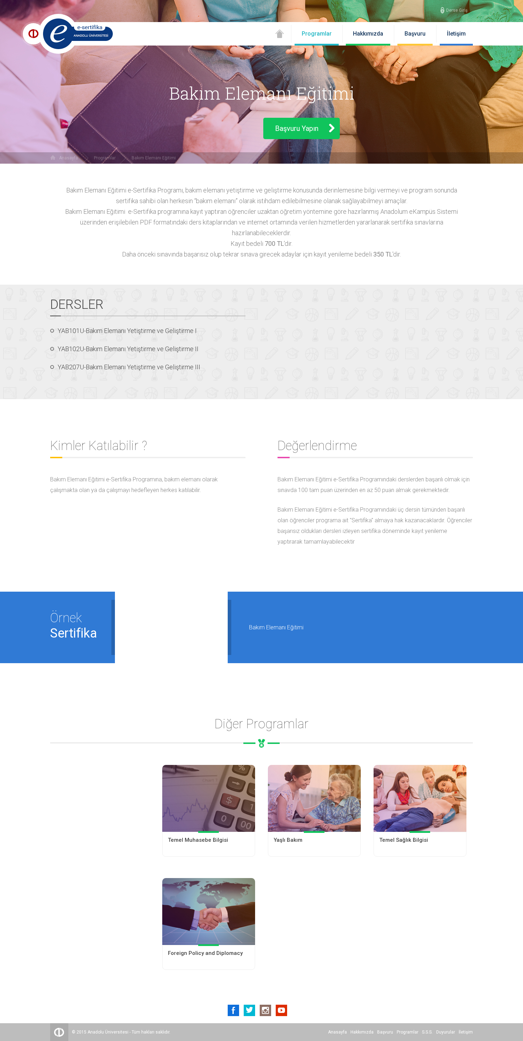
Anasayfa (68, 157)
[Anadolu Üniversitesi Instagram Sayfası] (265, 1010)
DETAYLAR (208, 843)
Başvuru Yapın (296, 128)
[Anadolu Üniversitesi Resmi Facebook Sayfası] (233, 1010)
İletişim (456, 33)
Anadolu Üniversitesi (108, 1032)
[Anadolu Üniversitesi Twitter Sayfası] (249, 1010)
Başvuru (415, 33)
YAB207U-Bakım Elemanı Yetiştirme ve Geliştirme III (129, 367)
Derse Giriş (456, 10)
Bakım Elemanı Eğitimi (154, 157)
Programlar (317, 33)
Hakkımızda (368, 33)
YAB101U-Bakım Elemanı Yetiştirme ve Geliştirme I (127, 330)
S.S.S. (427, 1032)
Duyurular (445, 1032)
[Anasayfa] (279, 36)
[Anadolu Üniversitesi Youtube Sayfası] (281, 1010)
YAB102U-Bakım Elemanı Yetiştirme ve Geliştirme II (128, 349)
